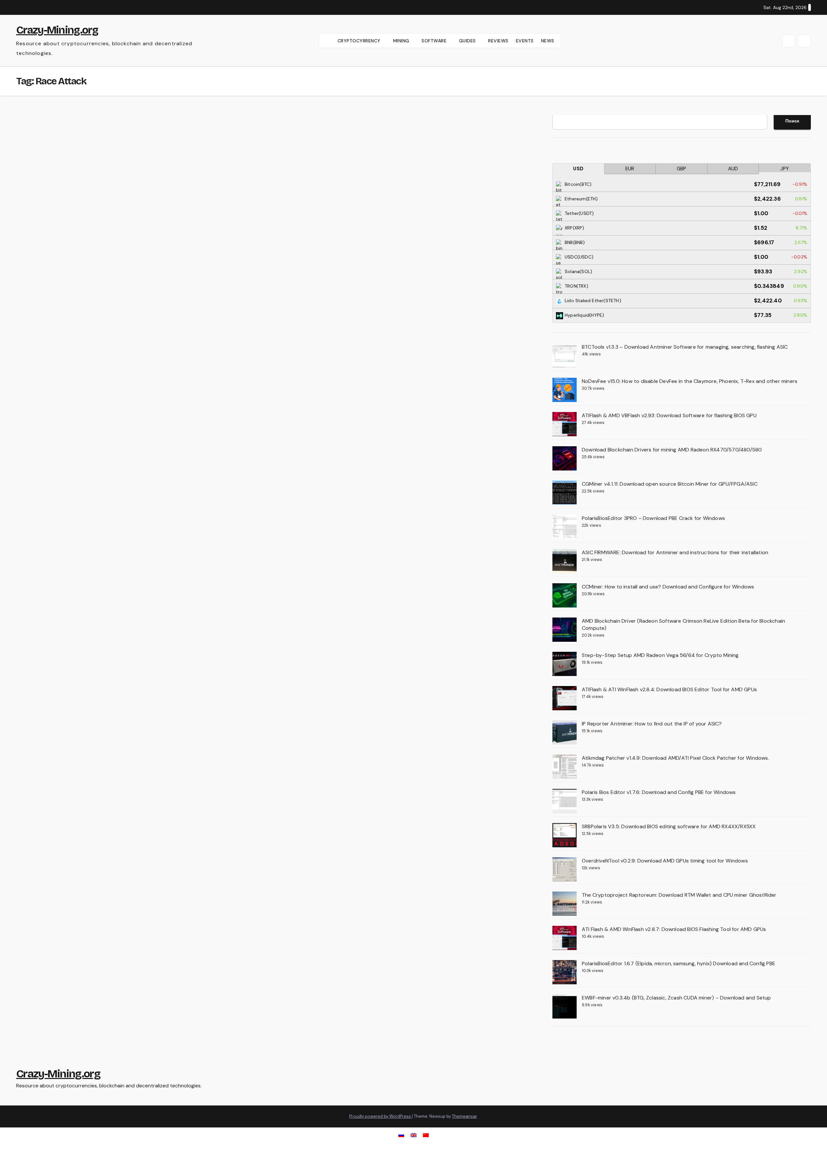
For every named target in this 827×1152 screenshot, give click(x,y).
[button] (788, 40)
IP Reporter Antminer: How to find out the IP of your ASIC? (652, 723)
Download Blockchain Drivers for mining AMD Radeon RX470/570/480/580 (672, 449)
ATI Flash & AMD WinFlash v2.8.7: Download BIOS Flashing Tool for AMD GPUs (674, 929)
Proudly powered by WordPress (380, 1116)
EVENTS (525, 41)
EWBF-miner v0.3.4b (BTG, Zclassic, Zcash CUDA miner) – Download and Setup (676, 997)
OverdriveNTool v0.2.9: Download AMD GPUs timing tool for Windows (665, 860)
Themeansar (464, 1116)
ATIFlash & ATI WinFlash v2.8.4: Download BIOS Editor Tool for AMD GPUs (669, 689)
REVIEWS (498, 41)
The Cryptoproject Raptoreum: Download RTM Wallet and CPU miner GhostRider (679, 895)
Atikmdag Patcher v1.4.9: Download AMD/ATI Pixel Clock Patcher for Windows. (675, 758)
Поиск (792, 121)
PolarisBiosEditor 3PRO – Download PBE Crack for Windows (653, 518)
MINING (402, 41)
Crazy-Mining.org (57, 30)
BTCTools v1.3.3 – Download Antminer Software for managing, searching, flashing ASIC (685, 346)
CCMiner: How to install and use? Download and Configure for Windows (668, 586)
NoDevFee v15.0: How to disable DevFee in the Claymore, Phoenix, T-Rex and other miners (689, 381)
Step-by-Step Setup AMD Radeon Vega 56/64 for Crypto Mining (660, 655)
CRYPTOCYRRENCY (360, 41)
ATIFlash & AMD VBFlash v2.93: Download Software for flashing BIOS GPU (669, 415)
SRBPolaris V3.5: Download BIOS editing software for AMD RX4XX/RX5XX (669, 826)
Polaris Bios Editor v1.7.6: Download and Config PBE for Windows (659, 792)
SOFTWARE (435, 41)
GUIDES (468, 41)
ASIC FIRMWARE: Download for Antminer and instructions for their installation (675, 552)
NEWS (547, 41)
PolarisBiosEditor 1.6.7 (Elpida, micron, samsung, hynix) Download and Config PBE (678, 963)
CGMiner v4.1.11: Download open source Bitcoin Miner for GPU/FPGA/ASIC (670, 484)
